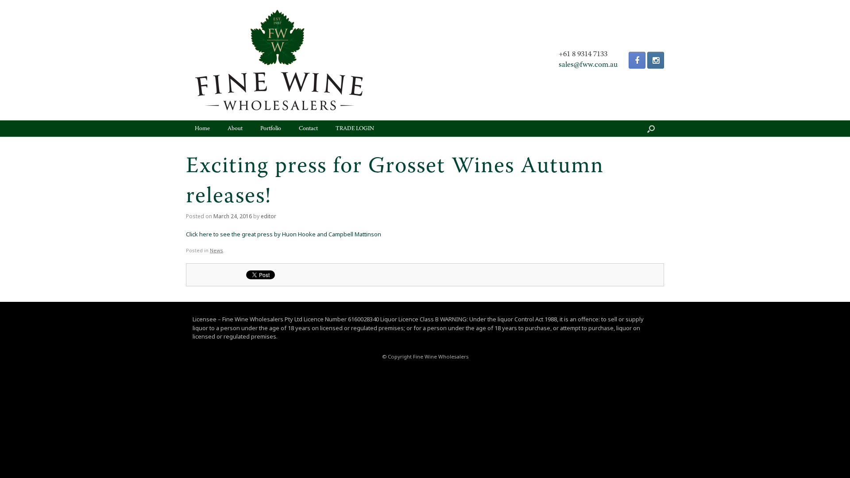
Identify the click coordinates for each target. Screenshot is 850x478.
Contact (308, 128)
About (235, 128)
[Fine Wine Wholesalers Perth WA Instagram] (655, 60)
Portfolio (270, 128)
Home (202, 128)
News (216, 250)
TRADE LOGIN (355, 128)
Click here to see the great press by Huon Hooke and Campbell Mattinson (283, 234)
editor (268, 216)
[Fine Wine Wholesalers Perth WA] (279, 60)
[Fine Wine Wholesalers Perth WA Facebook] (637, 60)
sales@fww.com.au (588, 65)
